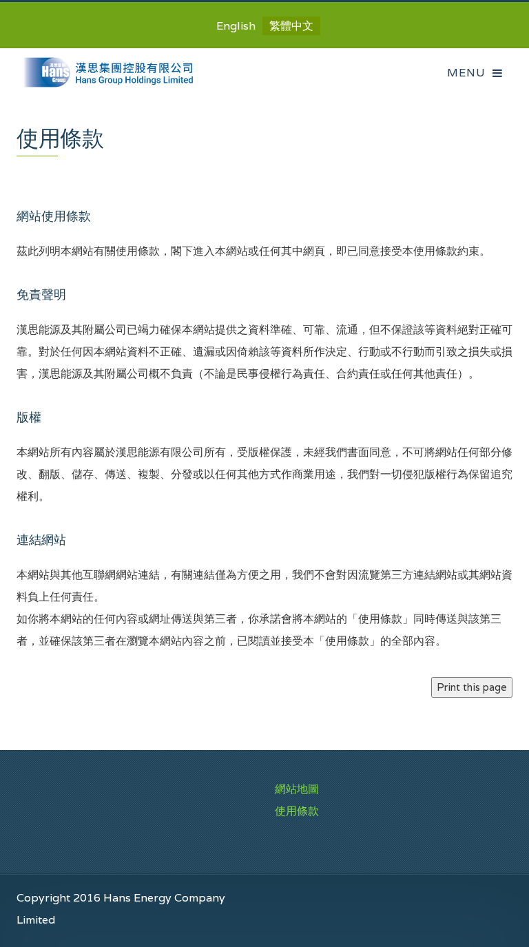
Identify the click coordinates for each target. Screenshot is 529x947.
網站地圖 (297, 789)
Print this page (472, 687)
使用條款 (297, 811)
